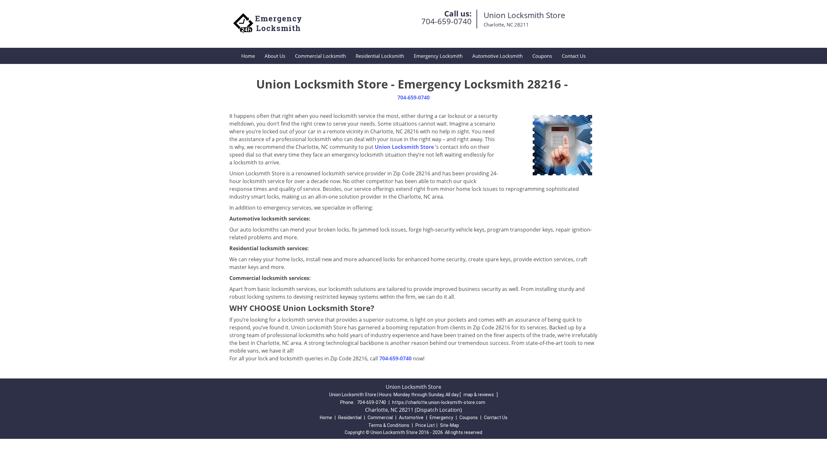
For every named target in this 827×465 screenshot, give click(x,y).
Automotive (411, 417)
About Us (275, 56)
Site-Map (449, 425)
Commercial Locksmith (320, 56)
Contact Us (574, 56)
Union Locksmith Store (404, 146)
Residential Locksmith (380, 56)
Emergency (441, 417)
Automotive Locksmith (497, 56)
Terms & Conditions (388, 425)
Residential (349, 417)
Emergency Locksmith (438, 56)
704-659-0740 (446, 21)
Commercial (380, 417)
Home (248, 56)
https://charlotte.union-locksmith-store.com (438, 402)
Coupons (542, 56)
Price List (425, 425)
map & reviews (479, 394)
